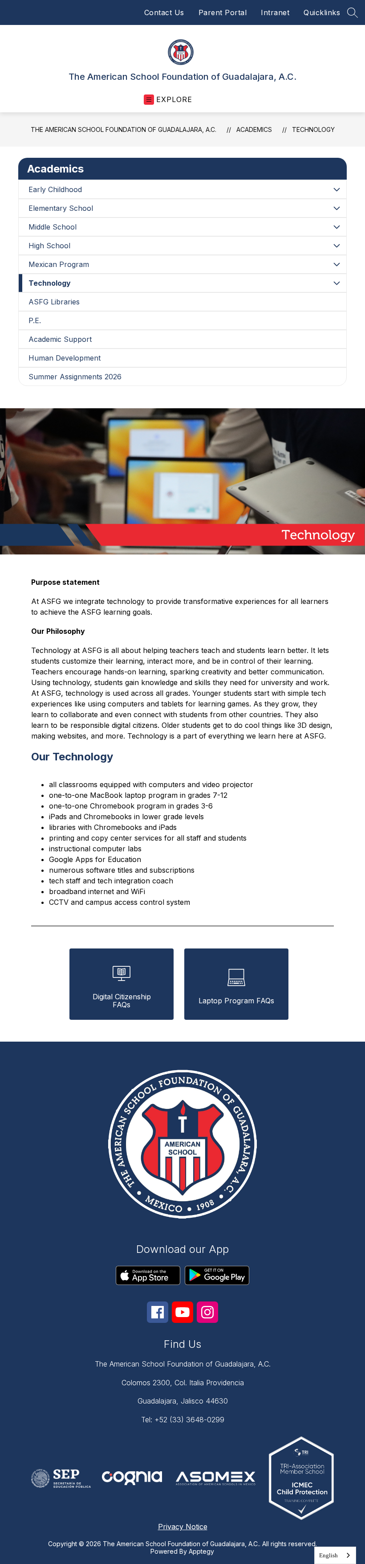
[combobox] (335, 1555)
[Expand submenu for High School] (336, 246)
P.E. (34, 320)
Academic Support (60, 339)
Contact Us (164, 12)
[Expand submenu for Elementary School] (336, 208)
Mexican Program (58, 264)
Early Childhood (55, 189)
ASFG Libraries (54, 301)
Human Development (64, 357)
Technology (313, 129)
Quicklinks (322, 12)
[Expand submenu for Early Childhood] (336, 189)
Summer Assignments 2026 (75, 376)
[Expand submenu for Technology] (336, 283)
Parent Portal (223, 12)
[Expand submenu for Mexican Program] (336, 264)
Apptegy (201, 1551)
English (328, 1555)
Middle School (52, 226)
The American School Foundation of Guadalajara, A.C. (123, 129)
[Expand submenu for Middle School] (336, 227)
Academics (254, 129)
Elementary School (60, 208)
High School (49, 245)
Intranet (275, 12)
